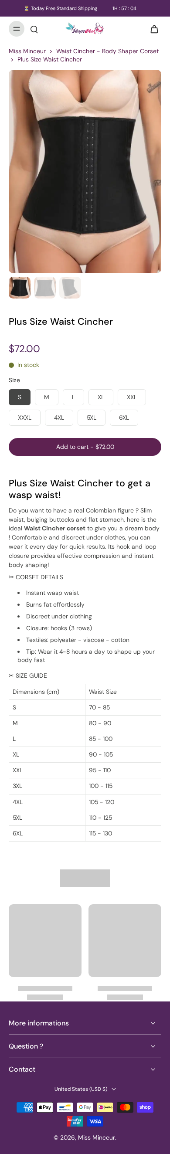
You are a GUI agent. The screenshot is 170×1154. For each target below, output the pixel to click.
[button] (85, 447)
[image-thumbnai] (20, 288)
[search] (34, 28)
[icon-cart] (151, 28)
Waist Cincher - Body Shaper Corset (107, 51)
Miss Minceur (27, 51)
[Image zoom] (85, 171)
